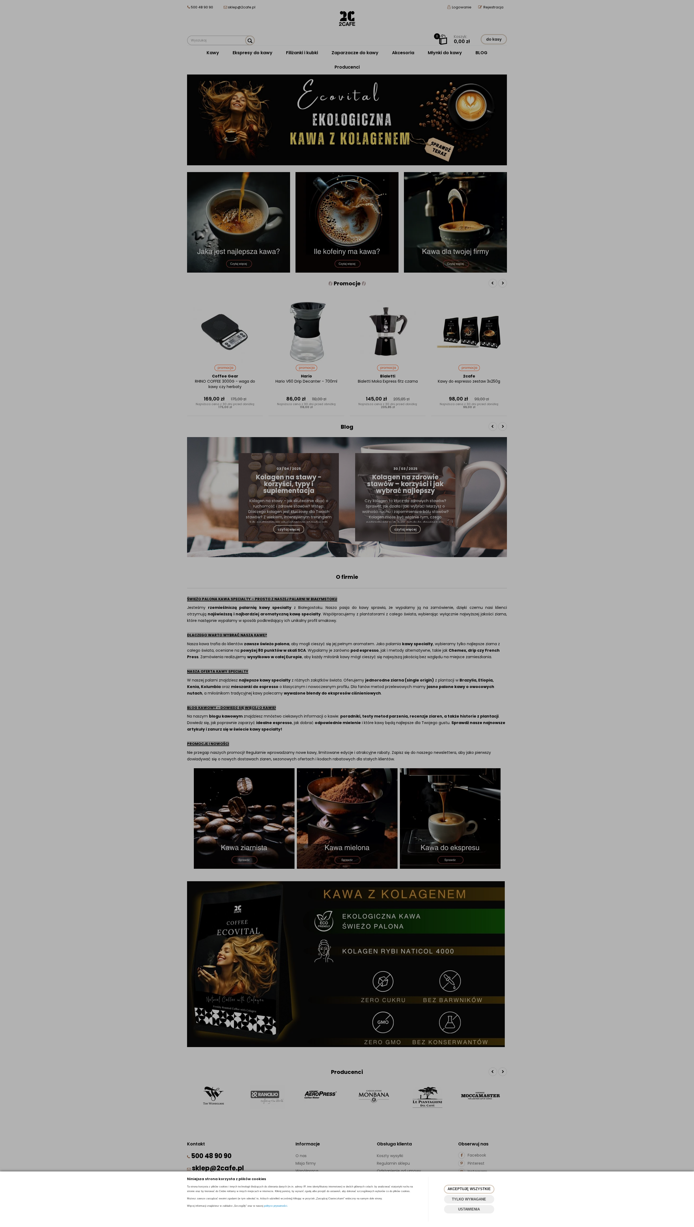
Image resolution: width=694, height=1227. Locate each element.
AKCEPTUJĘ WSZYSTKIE (469, 1189)
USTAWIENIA (469, 1209)
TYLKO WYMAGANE (469, 1199)
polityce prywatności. (276, 1206)
